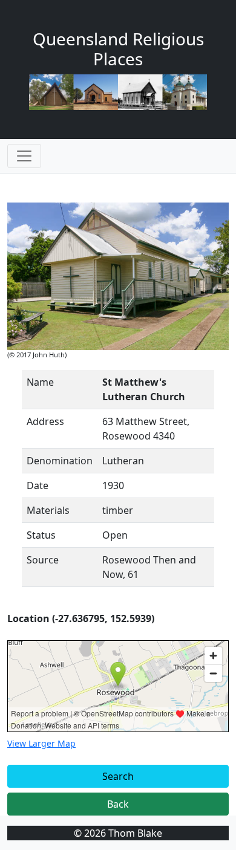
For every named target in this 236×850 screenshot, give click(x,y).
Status (41, 535)
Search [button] (118, 776)
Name (40, 382)
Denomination (60, 460)
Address (45, 421)
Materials (48, 510)
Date (37, 485)
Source (43, 559)
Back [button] (118, 804)
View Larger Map (41, 743)
